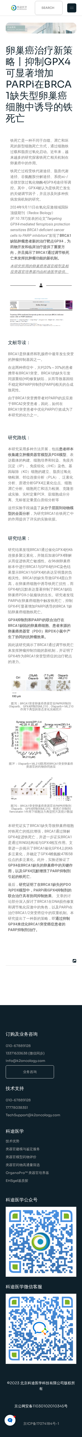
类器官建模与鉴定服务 (23, 1149)
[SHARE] (74, 961)
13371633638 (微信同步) (25, 1053)
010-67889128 (18, 1046)
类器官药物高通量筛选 (23, 1165)
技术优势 (12, 1141)
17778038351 (17, 1107)
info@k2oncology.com (25, 1061)
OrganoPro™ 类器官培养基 (27, 1173)
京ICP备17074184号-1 (41, 1423)
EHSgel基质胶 (17, 1180)
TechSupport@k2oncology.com (33, 1115)
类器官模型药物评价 (21, 1157)
